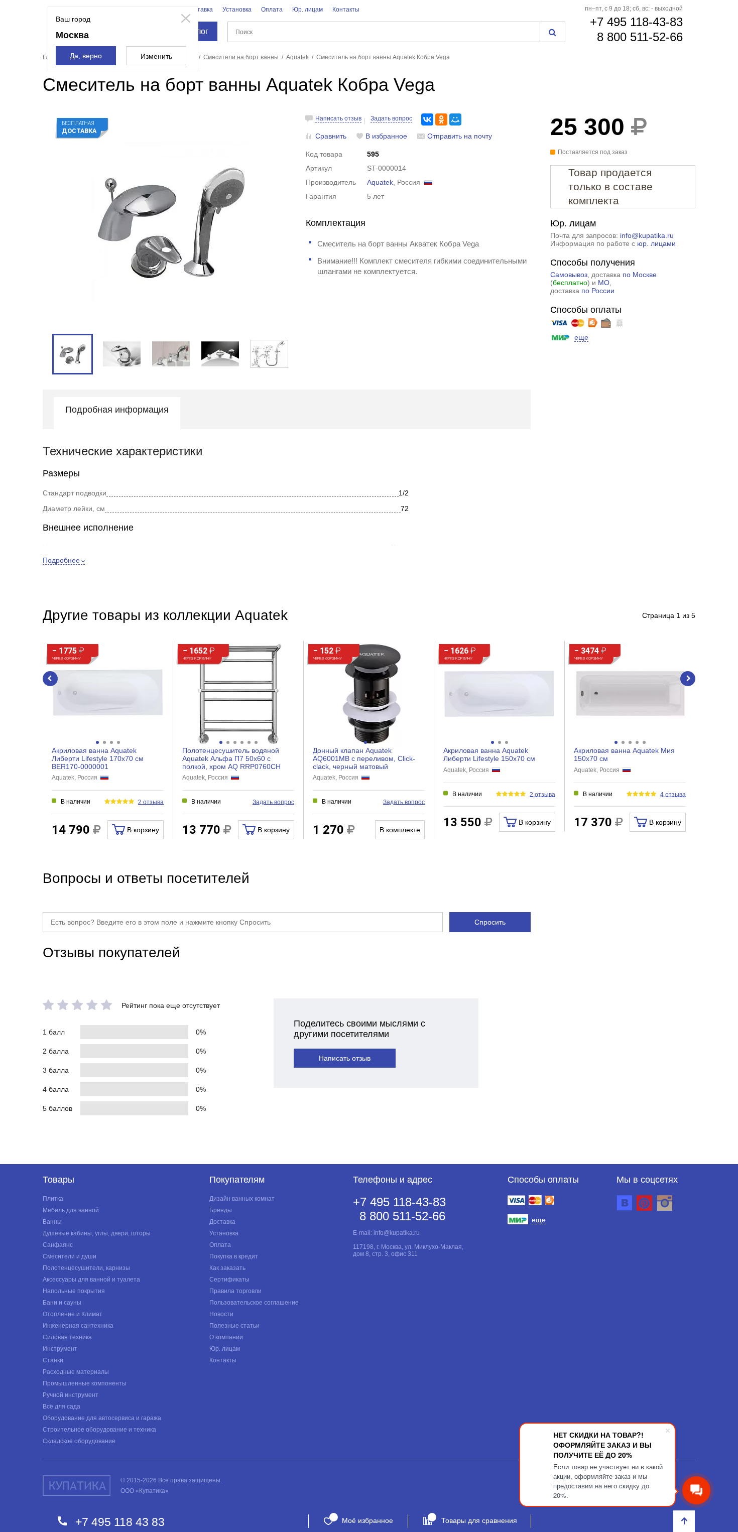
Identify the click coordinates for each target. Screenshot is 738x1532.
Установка (237, 9)
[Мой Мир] (455, 119)
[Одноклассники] (441, 119)
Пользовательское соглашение (254, 1302)
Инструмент (60, 1348)
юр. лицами (656, 243)
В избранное (386, 136)
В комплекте (400, 830)
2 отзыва (151, 801)
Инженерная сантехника (78, 1325)
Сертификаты (229, 1279)
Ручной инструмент (70, 1394)
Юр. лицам (307, 9)
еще (581, 337)
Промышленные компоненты (85, 1383)
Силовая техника (67, 1337)
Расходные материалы (76, 1371)
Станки (53, 1360)
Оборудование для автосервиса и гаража (102, 1418)
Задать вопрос (391, 118)
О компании (226, 1337)
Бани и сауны (62, 1302)
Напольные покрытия (74, 1291)
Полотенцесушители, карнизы (86, 1267)
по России (597, 291)
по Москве (640, 275)
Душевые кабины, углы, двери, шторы (97, 1233)
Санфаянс (58, 1244)
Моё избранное (367, 1520)
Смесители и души (69, 1256)
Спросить (490, 922)
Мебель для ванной (71, 1210)
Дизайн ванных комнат (242, 1198)
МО (603, 283)
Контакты (345, 9)
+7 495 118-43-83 (636, 22)
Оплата (272, 9)
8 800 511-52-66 (640, 37)
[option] (171, 222)
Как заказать (227, 1267)
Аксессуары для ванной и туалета (91, 1279)
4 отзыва (673, 794)
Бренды (220, 1210)
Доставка (200, 9)
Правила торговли (235, 1291)
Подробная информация (117, 410)
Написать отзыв (338, 118)
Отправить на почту (459, 136)
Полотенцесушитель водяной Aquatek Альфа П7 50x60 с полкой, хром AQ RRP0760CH (231, 758)
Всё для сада (61, 1406)
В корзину (142, 830)
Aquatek (380, 182)
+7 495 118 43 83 (120, 1521)
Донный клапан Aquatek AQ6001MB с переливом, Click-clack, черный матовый (364, 758)
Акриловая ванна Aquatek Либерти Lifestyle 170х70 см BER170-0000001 (98, 758)
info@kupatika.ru (647, 235)
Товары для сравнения (479, 1520)
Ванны (52, 1221)
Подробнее (61, 560)
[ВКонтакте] (427, 119)
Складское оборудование (79, 1441)
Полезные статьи (234, 1325)
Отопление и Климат (72, 1314)
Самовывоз (568, 275)
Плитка (53, 1198)
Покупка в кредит (233, 1256)
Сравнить (330, 136)
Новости (221, 1314)
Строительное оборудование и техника (99, 1429)
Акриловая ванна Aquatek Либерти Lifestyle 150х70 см (489, 754)
